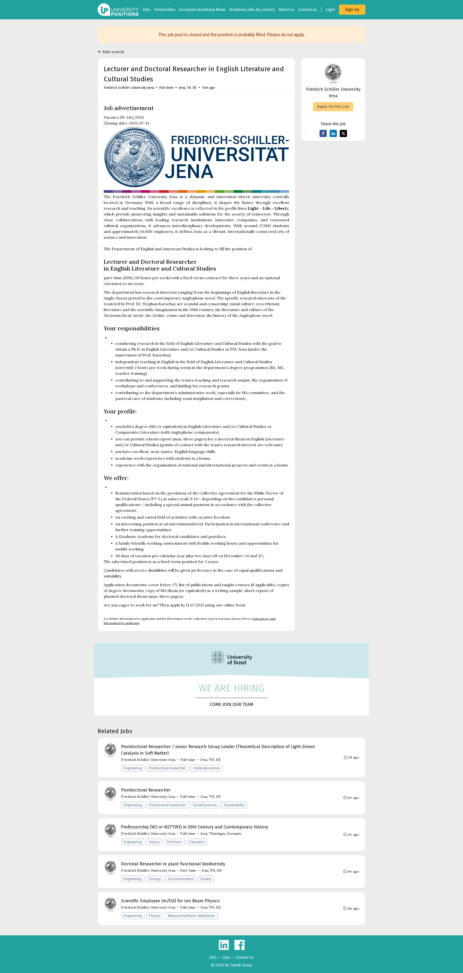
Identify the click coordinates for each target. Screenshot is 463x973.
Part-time (166, 88)
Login (330, 9)
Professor (174, 842)
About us (286, 9)
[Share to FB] (323, 133)
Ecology (155, 879)
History (154, 842)
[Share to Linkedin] (333, 133)
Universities (164, 9)
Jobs (146, 9)
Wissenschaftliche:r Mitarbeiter (191, 916)
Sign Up (352, 9)
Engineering (133, 768)
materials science (206, 768)
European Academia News (202, 9)
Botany (206, 879)
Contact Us (244, 957)
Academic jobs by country (252, 9)
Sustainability (234, 805)
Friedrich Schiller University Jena (129, 88)
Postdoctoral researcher (167, 768)
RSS (213, 957)
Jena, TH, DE (188, 88)
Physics (155, 916)
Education (196, 842)
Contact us (307, 9)
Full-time (187, 760)
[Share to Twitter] (343, 133)
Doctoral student (180, 879)
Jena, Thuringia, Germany (220, 833)
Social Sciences (205, 805)
